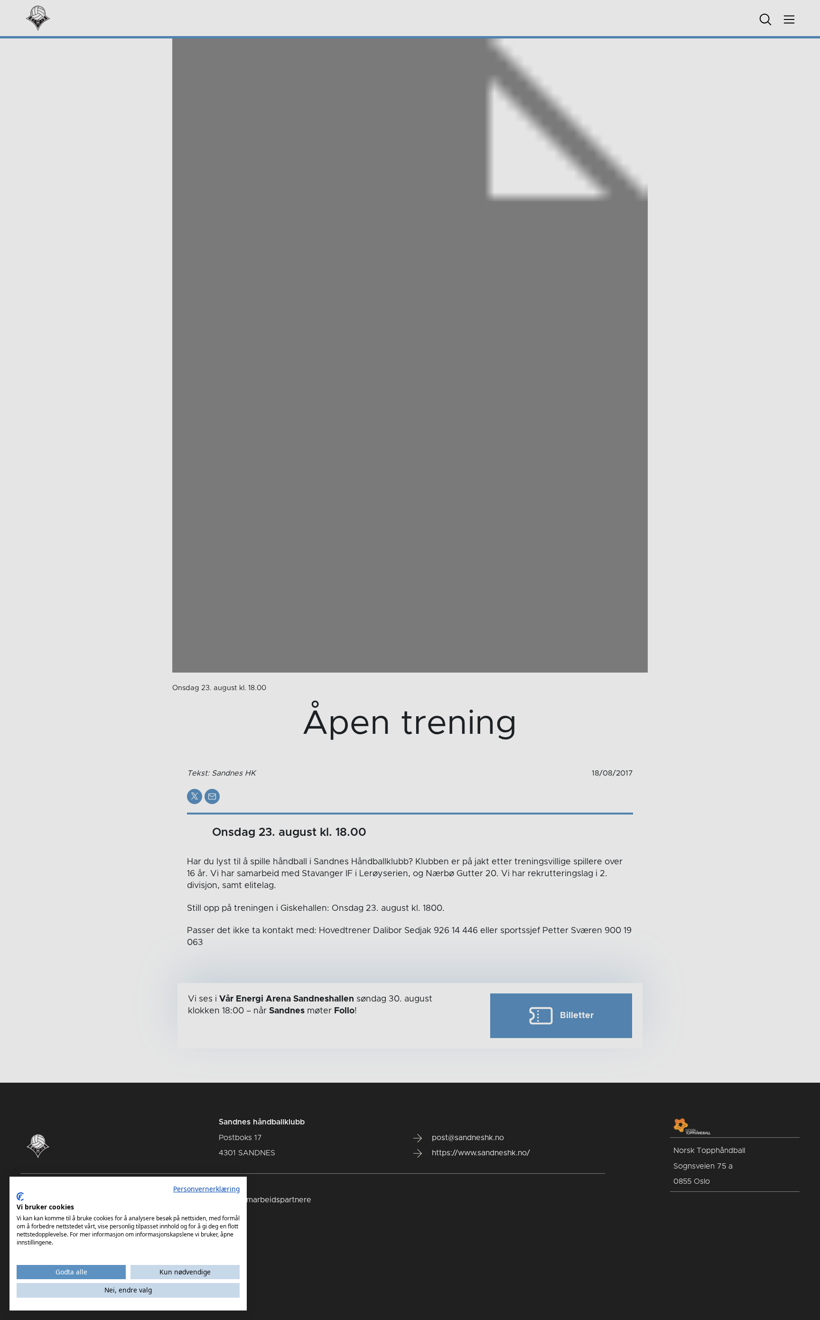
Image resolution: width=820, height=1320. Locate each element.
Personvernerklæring (206, 1188)
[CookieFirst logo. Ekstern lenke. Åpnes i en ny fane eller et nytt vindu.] (20, 1196)
